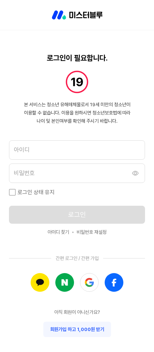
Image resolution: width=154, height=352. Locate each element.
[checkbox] (12, 192)
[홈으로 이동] (77, 15)
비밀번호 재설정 (92, 232)
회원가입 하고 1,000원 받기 (77, 329)
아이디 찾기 (58, 232)
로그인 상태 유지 (36, 192)
